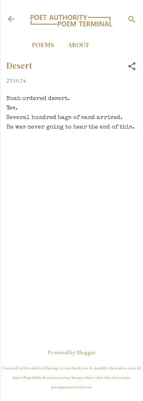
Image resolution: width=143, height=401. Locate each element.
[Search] (132, 20)
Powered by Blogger (72, 352)
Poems (43, 45)
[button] (132, 66)
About (78, 45)
